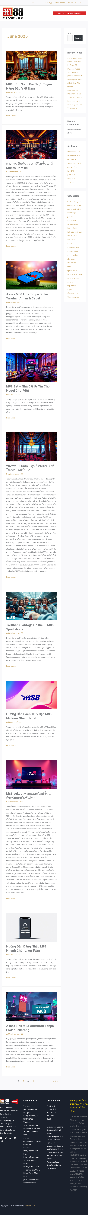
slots (69, 266)
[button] (69, 13)
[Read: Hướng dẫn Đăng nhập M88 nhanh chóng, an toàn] (31, 927)
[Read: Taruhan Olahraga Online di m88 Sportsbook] (31, 606)
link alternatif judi (74, 232)
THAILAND (34, 3)
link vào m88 (72, 236)
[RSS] (2, 1141)
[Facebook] (1, 1138)
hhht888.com (30, 1206)
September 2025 (74, 163)
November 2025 (73, 155)
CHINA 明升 (47, 3)
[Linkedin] (15, 1138)
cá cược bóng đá (73, 201)
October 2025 (72, 159)
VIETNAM (72, 3)
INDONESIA (60, 3)
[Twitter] (6, 1138)
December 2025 (73, 151)
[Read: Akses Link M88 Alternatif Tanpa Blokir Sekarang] (31, 1006)
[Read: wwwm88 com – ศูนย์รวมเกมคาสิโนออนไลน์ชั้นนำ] (31, 446)
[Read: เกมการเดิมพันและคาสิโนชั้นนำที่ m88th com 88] (31, 144)
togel (69, 289)
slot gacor (71, 259)
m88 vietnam (11, 92)
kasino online (72, 224)
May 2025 (71, 178)
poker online (72, 255)
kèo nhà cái (72, 228)
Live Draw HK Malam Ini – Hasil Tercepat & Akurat (74, 93)
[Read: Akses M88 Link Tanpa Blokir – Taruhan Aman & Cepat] (31, 275)
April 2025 (71, 182)
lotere (69, 243)
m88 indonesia (12, 302)
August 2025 (72, 167)
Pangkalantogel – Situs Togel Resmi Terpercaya (74, 104)
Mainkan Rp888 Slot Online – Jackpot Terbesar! (74, 72)
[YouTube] (10, 1138)
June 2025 (71, 175)
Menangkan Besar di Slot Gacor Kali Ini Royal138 (74, 61)
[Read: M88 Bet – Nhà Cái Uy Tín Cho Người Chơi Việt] (31, 367)
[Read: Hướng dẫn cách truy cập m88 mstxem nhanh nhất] (31, 695)
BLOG (82, 3)
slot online (71, 263)
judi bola (70, 216)
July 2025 (71, 171)
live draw (70, 239)
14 (33, 1081)
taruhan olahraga (74, 274)
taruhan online (73, 278)
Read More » (11, 115)
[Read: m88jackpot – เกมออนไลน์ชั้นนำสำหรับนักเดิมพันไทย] (31, 774)
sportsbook (72, 270)
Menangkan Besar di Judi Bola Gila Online (74, 83)
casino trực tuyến (74, 205)
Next (55, 1081)
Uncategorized (12, 172)
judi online (71, 220)
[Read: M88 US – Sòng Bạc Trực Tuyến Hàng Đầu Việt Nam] (31, 65)
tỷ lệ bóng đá (72, 293)
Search (70, 33)
